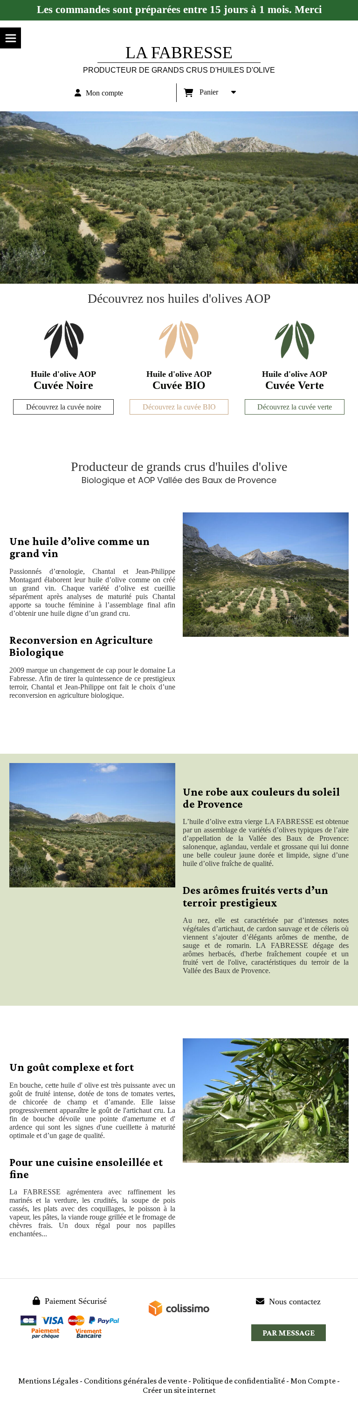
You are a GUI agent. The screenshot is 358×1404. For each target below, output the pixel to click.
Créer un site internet (179, 1390)
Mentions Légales (48, 1380)
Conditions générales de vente (135, 1380)
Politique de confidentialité (239, 1380)
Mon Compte (313, 1380)
